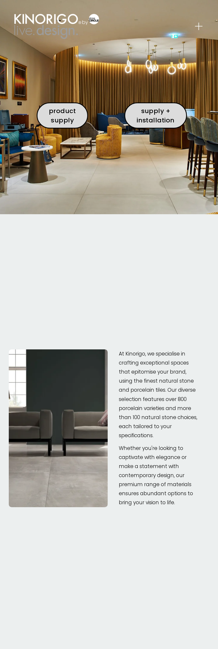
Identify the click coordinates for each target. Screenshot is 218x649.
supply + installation (156, 115)
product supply (62, 115)
